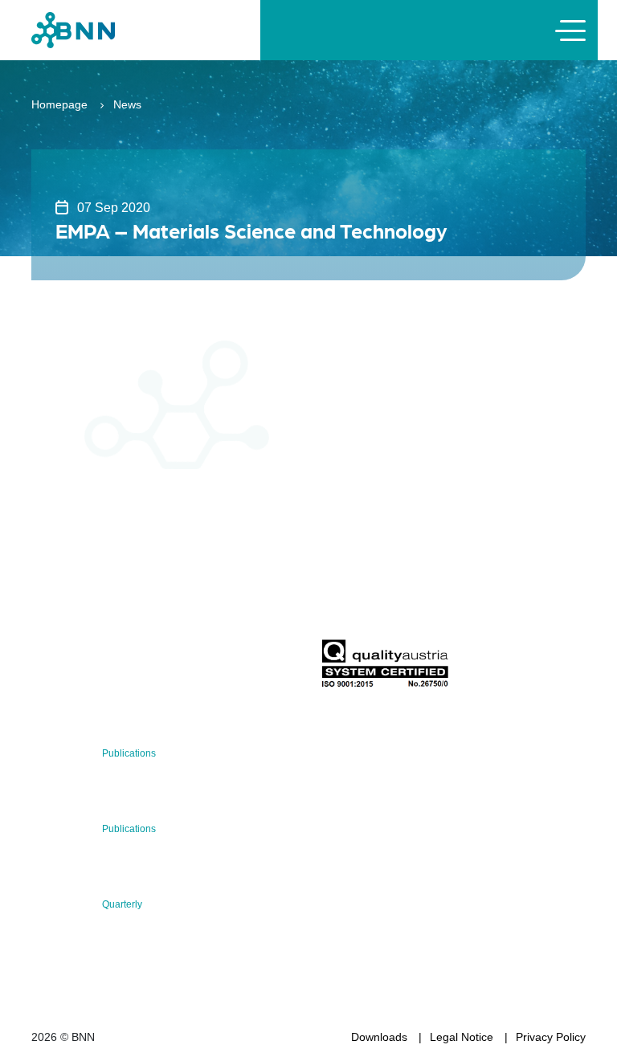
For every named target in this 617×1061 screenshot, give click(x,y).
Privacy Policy (551, 1036)
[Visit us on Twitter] (49, 668)
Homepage (59, 104)
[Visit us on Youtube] (152, 668)
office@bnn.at (66, 625)
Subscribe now (415, 601)
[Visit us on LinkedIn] (101, 668)
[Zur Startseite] (73, 29)
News (127, 104)
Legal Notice (461, 1036)
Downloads (379, 1036)
